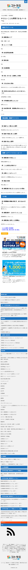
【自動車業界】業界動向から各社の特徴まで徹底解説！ (12, 325)
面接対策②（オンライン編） (7, 441)
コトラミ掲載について (11, 550)
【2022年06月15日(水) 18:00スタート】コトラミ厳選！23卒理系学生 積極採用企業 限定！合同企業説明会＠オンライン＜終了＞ (14, 310)
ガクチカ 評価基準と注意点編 (7, 419)
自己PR (2, 390)
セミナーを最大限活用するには (7, 371)
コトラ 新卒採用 (12, 552)
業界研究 (2, 386)
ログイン (3, 522)
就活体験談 (11, 228)
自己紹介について (4, 448)
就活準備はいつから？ (5, 366)
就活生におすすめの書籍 (6, 433)
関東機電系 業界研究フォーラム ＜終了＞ (9, 483)
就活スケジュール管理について (7, 446)
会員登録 (18, 550)
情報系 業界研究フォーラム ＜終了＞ (8, 481)
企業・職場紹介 (11, 544)
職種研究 (2, 421)
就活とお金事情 (4, 361)
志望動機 (2, 393)
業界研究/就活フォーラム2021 (12, 545)
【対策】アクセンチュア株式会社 (8, 340)
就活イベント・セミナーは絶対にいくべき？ (10, 373)
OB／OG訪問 (3, 383)
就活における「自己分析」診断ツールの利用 (10, 424)
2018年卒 (4, 23)
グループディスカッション (6, 403)
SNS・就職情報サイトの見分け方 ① (8, 412)
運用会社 (6, 548)
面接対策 (2, 409)
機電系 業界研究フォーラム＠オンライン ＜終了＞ (11, 505)
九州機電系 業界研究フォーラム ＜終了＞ (9, 488)
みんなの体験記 (5, 228)
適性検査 (2, 400)
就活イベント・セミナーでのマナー (8, 376)
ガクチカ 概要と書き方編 (6, 416)
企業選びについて (4, 438)
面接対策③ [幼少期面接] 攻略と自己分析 (9, 450)
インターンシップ (4, 381)
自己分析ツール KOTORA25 (9, 252)
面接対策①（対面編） (5, 436)
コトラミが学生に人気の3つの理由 (8, 297)
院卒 (13, 23)
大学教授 (18, 547)
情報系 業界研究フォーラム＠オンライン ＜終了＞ (11, 503)
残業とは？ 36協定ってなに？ (7, 461)
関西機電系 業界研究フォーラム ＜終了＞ (9, 486)
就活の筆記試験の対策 (5, 378)
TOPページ (5, 544)
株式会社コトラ (9, 562)
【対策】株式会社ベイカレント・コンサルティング (12, 338)
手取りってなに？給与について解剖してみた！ (11, 459)
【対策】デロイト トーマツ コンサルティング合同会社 (12, 347)
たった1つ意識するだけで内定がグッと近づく (10, 299)
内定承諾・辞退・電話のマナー (7, 426)
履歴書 (2, 398)
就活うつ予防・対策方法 (6, 431)
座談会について (4, 443)
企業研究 (2, 388)
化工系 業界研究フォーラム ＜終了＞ (8, 490)
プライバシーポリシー (10, 549)
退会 (18, 552)
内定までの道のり (4, 302)
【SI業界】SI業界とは (5, 332)
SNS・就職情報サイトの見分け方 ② (8, 414)
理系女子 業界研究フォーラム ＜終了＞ (9, 493)
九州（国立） (17, 23)
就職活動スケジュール (5, 369)
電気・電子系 (9, 23)
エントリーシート (4, 395)
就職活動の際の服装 (5, 364)
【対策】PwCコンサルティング (7, 345)
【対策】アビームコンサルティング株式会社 (10, 342)
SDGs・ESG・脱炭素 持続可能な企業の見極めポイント (13, 429)
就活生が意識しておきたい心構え (8, 453)
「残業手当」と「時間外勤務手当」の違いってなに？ (12, 464)
